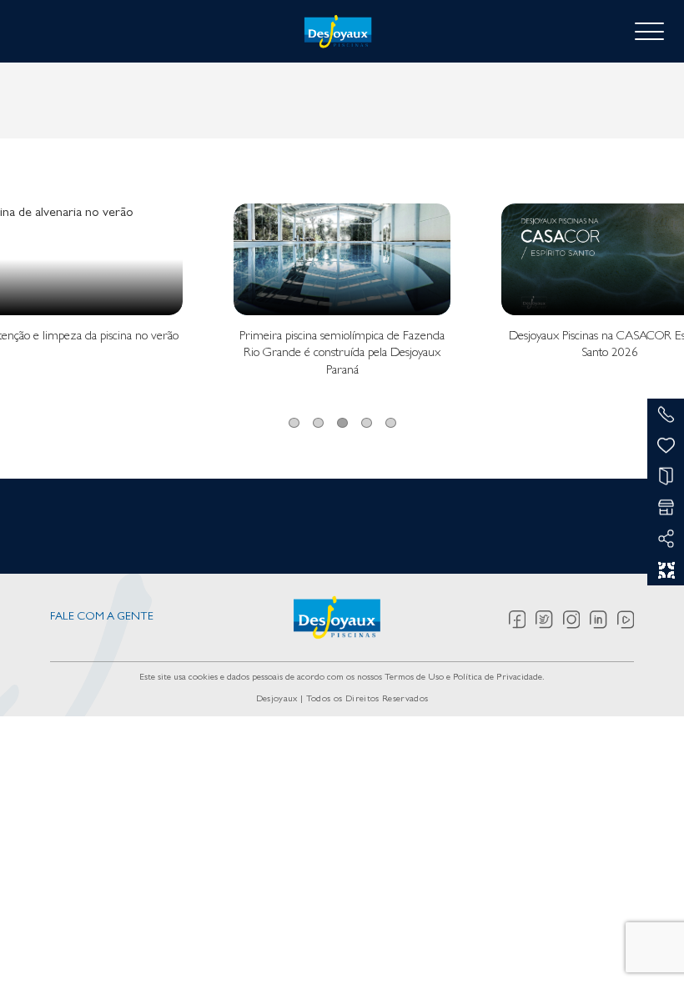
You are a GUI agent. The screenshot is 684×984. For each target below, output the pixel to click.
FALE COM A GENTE (101, 617)
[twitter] (549, 619)
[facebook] (522, 619)
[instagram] (577, 619)
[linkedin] (603, 619)
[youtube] (625, 619)
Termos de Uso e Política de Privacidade (463, 678)
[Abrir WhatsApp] (642, 941)
